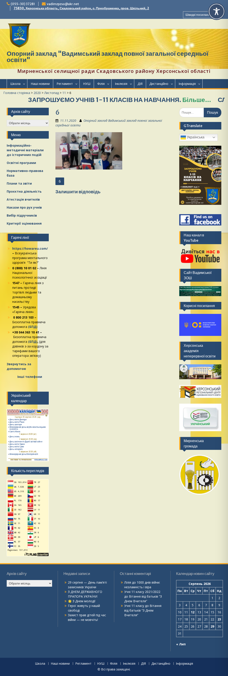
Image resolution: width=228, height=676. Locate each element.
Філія (101, 84)
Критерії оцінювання (24, 223)
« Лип (181, 644)
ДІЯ (140, 84)
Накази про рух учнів (24, 207)
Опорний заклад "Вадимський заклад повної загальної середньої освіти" (107, 57)
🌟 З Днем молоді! (81, 601)
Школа (15, 84)
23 (219, 619)
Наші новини (40, 84)
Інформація (187, 84)
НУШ (86, 84)
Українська (195, 137)
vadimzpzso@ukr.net (63, 4)
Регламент (65, 84)
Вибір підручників (22, 215)
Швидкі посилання (198, 15)
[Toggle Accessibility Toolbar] (216, 11)
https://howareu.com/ (30, 248)
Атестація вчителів (23, 199)
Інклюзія (121, 84)
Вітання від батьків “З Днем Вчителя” (142, 610)
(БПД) (32, 327)
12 (192, 612)
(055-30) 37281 (23, 4)
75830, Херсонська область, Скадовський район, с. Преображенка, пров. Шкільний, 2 (81, 8)
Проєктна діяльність (24, 191)
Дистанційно (158, 84)
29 (212, 626)
